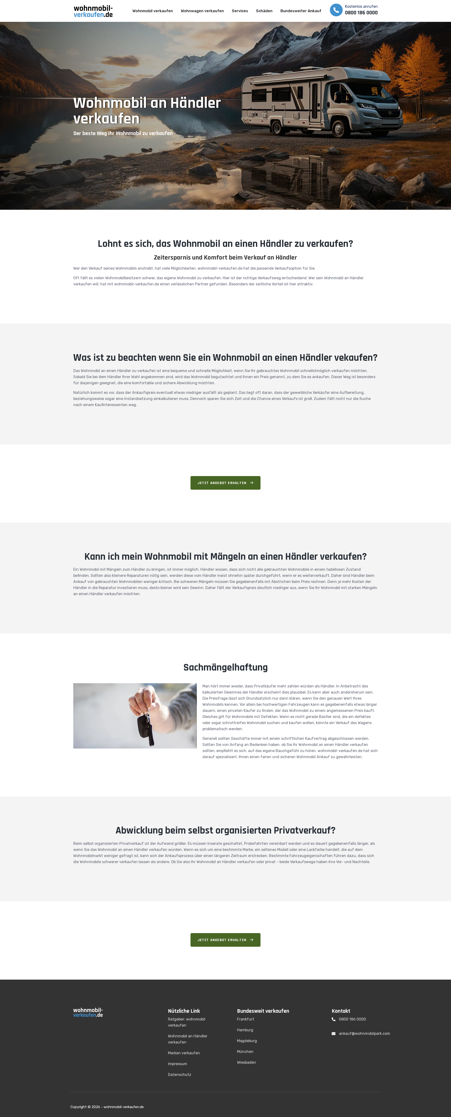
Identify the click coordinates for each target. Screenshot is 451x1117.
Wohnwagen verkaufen (202, 11)
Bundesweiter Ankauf (300, 11)
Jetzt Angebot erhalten (223, 483)
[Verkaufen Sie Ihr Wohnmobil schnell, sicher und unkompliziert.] (96, 10)
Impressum (177, 1064)
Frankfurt (245, 1019)
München (245, 1051)
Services (240, 11)
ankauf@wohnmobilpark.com (364, 1033)
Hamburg (245, 1030)
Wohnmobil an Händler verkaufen (187, 1039)
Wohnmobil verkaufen (152, 11)
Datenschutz (179, 1074)
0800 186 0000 (352, 1019)
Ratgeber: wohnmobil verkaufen (186, 1022)
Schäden (264, 11)
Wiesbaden (246, 1062)
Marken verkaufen (184, 1053)
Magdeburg (247, 1041)
